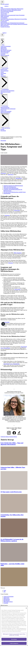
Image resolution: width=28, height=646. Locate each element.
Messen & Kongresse (5, 112)
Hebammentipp (6, 193)
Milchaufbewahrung (5, 51)
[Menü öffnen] (2, 2)
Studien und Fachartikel (6, 111)
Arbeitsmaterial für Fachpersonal (8, 108)
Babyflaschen (6, 600)
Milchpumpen (4, 48)
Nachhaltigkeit (5, 89)
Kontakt (2, 129)
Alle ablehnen (14, 639)
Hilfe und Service (6, 128)
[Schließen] (2, 34)
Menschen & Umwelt (5, 92)
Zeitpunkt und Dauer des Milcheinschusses (13, 185)
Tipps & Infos (5, 68)
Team (4, 590)
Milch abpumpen (18, 252)
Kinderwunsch (4, 69)
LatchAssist (17, 289)
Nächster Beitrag (13, 436)
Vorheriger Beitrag (5, 436)
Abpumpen (3, 75)
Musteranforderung (5, 107)
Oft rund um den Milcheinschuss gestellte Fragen (14, 192)
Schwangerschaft (4, 52)
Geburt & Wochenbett (6, 46)
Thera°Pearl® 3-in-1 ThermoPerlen (11, 363)
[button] (3, 324)
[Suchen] (2, 6)
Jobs (4, 591)
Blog (2, 93)
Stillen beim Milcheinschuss (9, 187)
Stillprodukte (3, 47)
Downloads (3, 130)
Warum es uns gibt (5, 55)
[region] (14, 626)
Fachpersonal (5, 106)
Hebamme (10, 263)
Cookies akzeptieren (14, 643)
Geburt (2, 72)
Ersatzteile (3, 54)
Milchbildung (19, 178)
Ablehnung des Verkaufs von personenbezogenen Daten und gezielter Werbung (14, 635)
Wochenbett (3, 73)
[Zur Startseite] (5, 4)
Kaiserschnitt (17, 210)
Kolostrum (3, 173)
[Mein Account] (1, 30)
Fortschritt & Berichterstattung (7, 90)
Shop (3, 44)
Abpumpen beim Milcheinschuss (10, 188)
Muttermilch (10, 174)
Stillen (2, 74)
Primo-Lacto (3, 110)
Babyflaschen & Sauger (6, 50)
